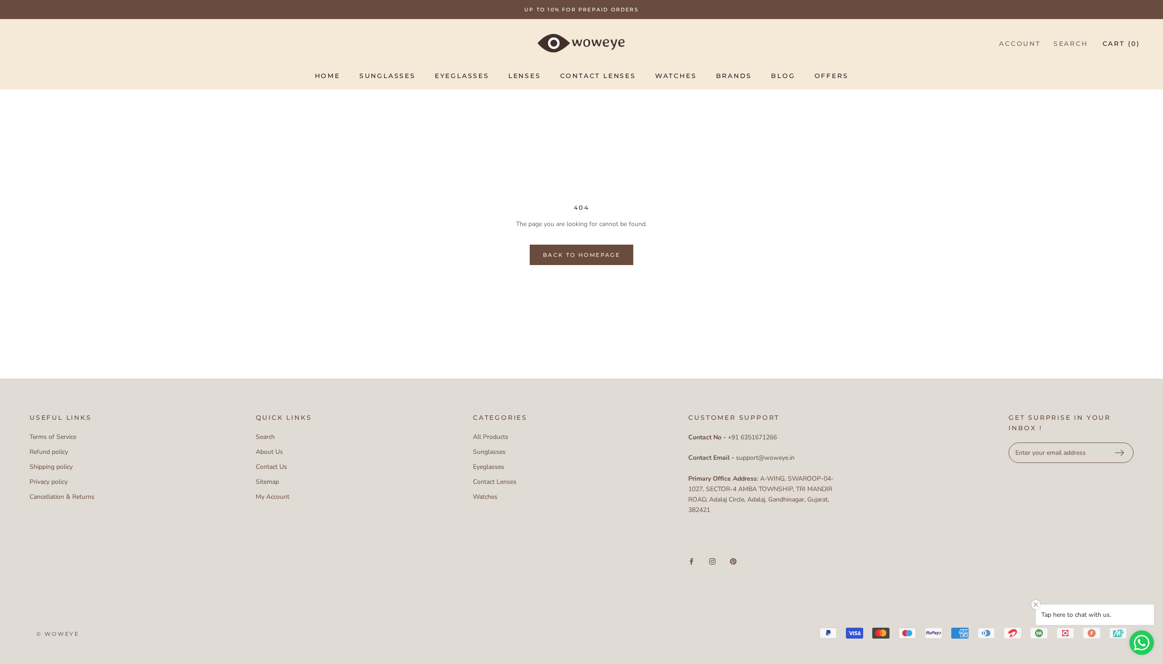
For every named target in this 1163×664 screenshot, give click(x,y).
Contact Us (271, 466)
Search (1071, 43)
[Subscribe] (1119, 453)
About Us (269, 452)
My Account (272, 496)
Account (1020, 43)
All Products (490, 437)
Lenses (524, 76)
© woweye (57, 633)
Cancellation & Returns (62, 496)
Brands (734, 76)
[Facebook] (691, 561)
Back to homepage (581, 254)
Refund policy (49, 452)
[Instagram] (712, 561)
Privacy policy (49, 481)
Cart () (1121, 43)
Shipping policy (51, 466)
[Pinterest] (733, 561)
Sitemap (267, 481)
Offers (832, 76)
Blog (783, 76)
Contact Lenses (598, 76)
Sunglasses (387, 76)
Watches (676, 76)
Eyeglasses (462, 76)
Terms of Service (53, 437)
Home (327, 76)
